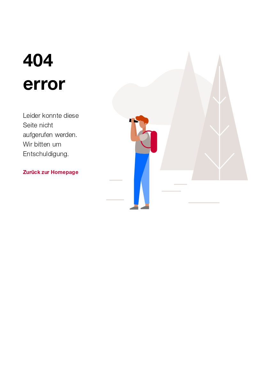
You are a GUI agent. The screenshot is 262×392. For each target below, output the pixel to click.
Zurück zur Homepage (50, 173)
